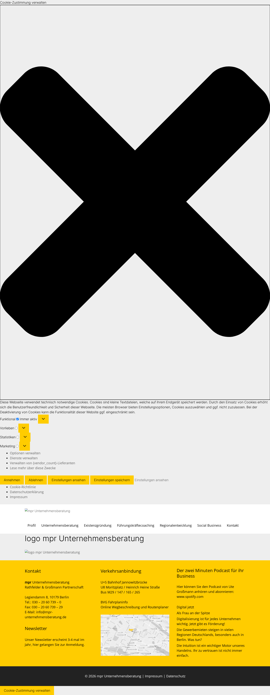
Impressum (19, 497)
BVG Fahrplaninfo (114, 602)
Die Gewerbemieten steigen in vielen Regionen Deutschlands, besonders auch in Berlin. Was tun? (210, 634)
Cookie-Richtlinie (23, 487)
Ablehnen (36, 480)
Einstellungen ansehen (68, 480)
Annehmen (12, 480)
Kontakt (233, 525)
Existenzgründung (97, 525)
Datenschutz (175, 676)
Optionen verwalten (25, 453)
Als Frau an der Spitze (193, 613)
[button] (135, 202)
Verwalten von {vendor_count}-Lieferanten (42, 463)
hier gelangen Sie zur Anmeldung (58, 644)
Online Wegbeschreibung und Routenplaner (135, 607)
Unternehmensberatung (59, 525)
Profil (32, 525)
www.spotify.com (190, 596)
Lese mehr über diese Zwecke (33, 468)
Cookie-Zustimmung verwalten (27, 690)
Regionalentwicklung (176, 525)
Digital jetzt (185, 607)
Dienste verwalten (24, 458)
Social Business (209, 525)
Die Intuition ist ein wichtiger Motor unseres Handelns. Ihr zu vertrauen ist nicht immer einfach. (211, 650)
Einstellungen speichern (112, 480)
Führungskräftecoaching (135, 525)
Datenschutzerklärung (27, 492)
